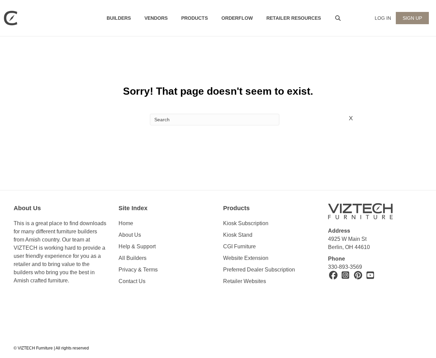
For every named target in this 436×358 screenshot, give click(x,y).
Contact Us (132, 281)
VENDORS (156, 18)
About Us (130, 235)
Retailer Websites (244, 281)
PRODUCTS (194, 18)
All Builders (132, 258)
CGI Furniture (239, 246)
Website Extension (246, 258)
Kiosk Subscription (245, 223)
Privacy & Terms (138, 270)
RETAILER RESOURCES (293, 18)
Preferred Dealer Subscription (259, 270)
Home (126, 223)
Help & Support (137, 246)
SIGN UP (412, 18)
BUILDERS (119, 18)
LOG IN (383, 18)
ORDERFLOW (237, 18)
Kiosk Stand (237, 235)
